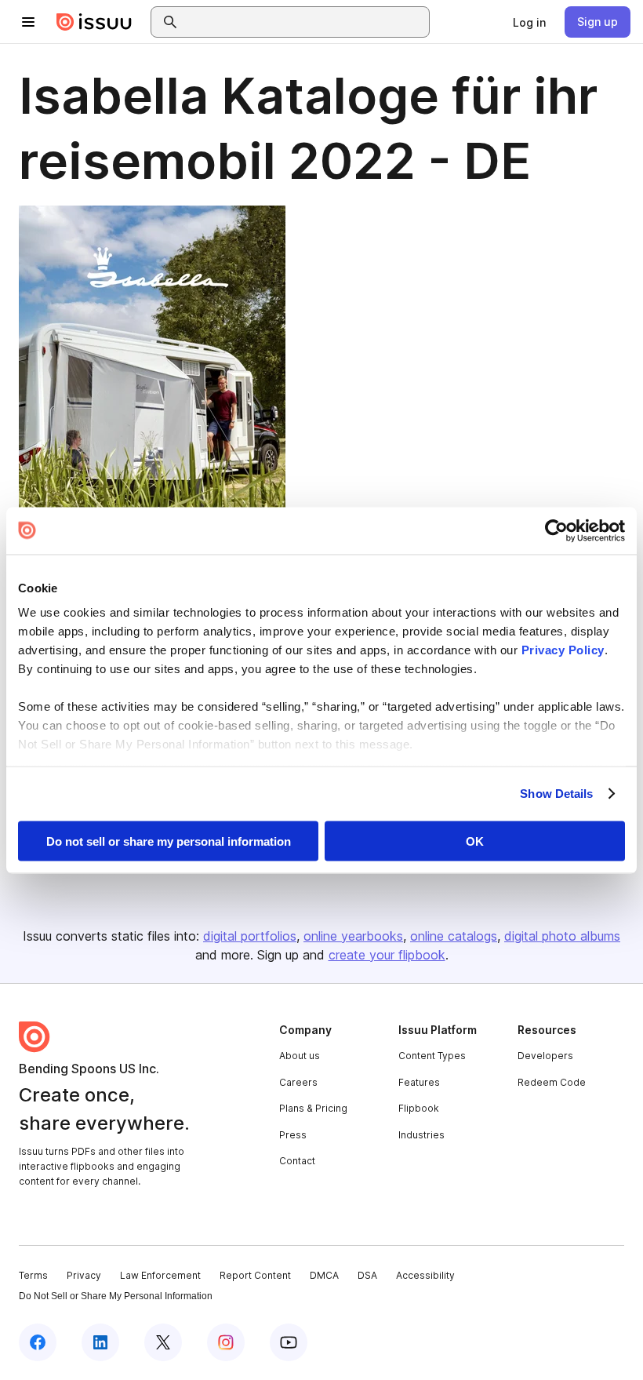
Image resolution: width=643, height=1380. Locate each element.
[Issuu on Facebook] (37, 1342)
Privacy (84, 1275)
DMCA (324, 1275)
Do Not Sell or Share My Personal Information (116, 1296)
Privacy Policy (563, 650)
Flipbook (418, 1108)
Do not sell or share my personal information (168, 840)
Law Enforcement (160, 1275)
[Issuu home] (94, 22)
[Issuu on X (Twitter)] (163, 1342)
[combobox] (304, 22)
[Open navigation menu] (28, 22)
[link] (529, 22)
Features (419, 1082)
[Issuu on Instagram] (226, 1342)
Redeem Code (552, 1082)
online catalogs (453, 936)
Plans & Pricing (313, 1108)
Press (293, 1135)
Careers (298, 1082)
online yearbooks (353, 936)
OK (475, 840)
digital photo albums (562, 936)
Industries (421, 1135)
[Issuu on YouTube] (288, 1342)
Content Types (432, 1055)
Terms (33, 1275)
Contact (297, 1161)
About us (299, 1055)
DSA (367, 1275)
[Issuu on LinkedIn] (100, 1342)
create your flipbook (387, 955)
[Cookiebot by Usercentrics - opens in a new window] (556, 530)
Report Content (255, 1275)
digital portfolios (249, 936)
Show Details (556, 793)
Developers (545, 1055)
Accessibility (425, 1275)
